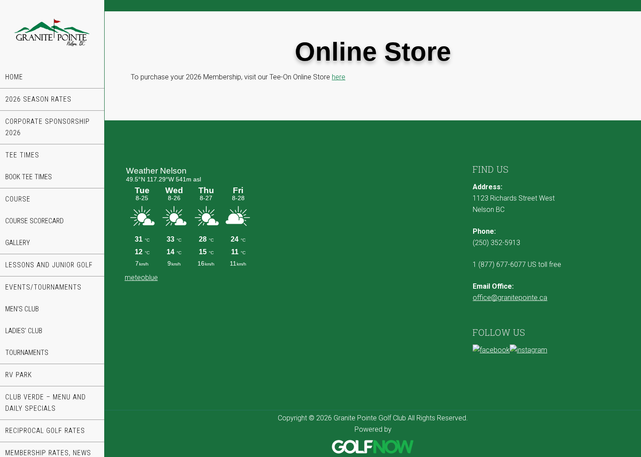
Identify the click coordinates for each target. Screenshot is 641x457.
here (338, 77)
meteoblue (141, 277)
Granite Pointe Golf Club (52, 33)
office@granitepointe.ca (510, 297)
